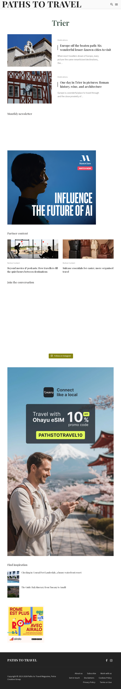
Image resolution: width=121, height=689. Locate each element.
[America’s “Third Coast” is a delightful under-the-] (60, 300)
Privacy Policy (89, 682)
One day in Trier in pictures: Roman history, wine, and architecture (84, 84)
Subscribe (91, 673)
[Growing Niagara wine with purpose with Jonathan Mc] (96, 341)
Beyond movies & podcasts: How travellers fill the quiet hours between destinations (32, 270)
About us (79, 673)
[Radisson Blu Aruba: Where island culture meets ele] (24, 341)
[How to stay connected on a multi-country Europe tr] (60, 341)
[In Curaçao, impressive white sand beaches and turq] (96, 320)
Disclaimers (89, 677)
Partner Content (13, 263)
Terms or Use (106, 682)
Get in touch (74, 677)
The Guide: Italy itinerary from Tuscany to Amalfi (43, 587)
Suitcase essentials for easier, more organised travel (88, 270)
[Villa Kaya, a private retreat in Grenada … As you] (60, 320)
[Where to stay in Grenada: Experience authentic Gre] (96, 300)
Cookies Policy (105, 677)
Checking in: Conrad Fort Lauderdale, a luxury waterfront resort (51, 572)
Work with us (106, 673)
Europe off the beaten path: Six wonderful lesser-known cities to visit (85, 47)
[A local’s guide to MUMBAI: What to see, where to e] (24, 320)
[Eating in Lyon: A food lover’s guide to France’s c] (24, 300)
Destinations (63, 40)
